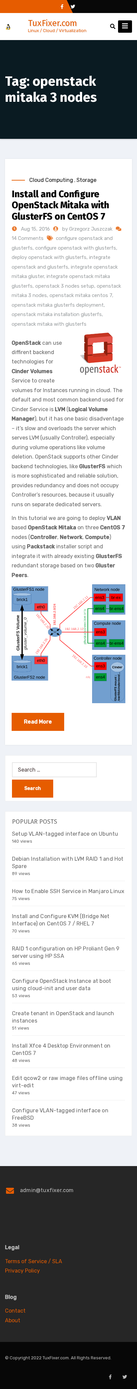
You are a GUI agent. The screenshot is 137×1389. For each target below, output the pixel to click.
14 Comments (28, 238)
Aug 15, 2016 (35, 229)
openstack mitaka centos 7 (81, 295)
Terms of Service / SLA (33, 1261)
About (12, 1320)
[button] (112, 26)
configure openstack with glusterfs (75, 248)
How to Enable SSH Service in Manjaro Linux (68, 891)
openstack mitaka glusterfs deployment (58, 305)
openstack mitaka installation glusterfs (57, 314)
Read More (38, 722)
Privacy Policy (22, 1271)
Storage (86, 180)
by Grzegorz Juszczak (88, 229)
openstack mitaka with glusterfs (49, 324)
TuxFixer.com (52, 23)
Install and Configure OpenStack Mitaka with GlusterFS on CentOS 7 (60, 205)
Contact (15, 1311)
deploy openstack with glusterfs (49, 257)
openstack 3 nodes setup (64, 286)
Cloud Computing (51, 180)
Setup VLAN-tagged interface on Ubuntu (65, 834)
